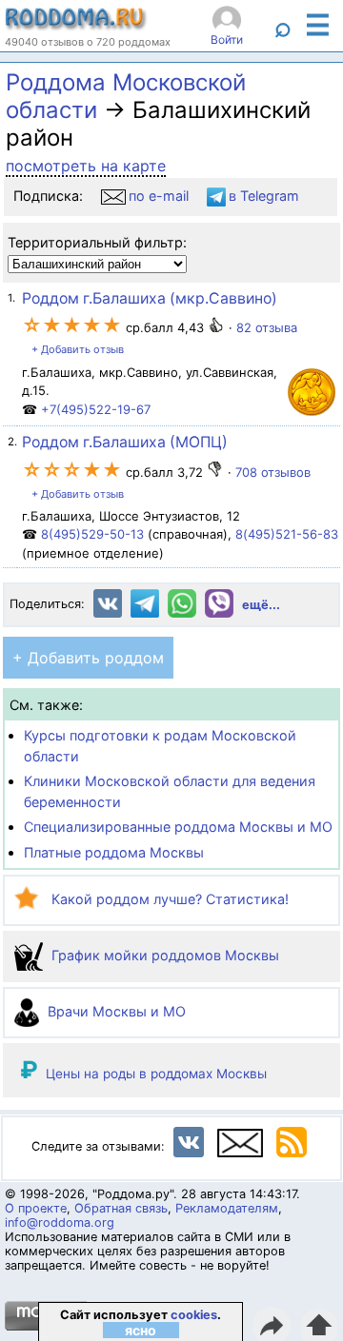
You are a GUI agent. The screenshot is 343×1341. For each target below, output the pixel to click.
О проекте (36, 1208)
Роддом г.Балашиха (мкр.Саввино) (149, 298)
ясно (140, 1330)
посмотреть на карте (86, 165)
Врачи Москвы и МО (115, 1011)
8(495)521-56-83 (286, 534)
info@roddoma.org (59, 1222)
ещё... (261, 605)
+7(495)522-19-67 (96, 409)
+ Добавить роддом (88, 657)
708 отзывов (273, 472)
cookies (194, 1315)
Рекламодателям (226, 1208)
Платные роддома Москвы (114, 852)
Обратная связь (121, 1208)
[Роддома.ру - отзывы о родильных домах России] (76, 25)
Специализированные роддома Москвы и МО (178, 826)
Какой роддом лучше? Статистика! (168, 899)
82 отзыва (266, 327)
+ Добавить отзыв (77, 349)
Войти (227, 39)
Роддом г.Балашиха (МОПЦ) (125, 442)
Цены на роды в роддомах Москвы (156, 1073)
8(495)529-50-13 (92, 534)
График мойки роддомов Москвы (163, 955)
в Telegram (264, 195)
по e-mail (159, 195)
